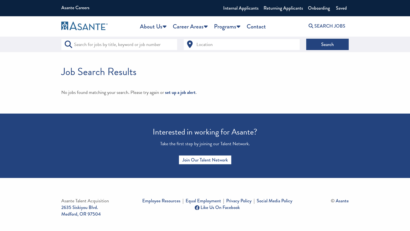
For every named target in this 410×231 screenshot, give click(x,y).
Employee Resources (161, 200)
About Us (151, 26)
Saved (341, 8)
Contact (256, 26)
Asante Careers (75, 7)
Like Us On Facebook (219, 207)
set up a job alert (180, 92)
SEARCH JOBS (329, 26)
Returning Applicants (283, 8)
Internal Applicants (241, 8)
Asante (342, 200)
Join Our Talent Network (205, 159)
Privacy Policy (239, 200)
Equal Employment (203, 200)
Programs (225, 26)
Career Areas (188, 26)
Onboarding (319, 8)
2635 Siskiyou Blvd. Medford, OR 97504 (81, 211)
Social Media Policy (274, 200)
